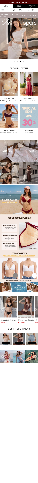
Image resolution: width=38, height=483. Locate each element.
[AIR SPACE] (6, 6)
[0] (27, 10)
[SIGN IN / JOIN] (14, 10)
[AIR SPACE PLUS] (31, 6)
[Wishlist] (20, 10)
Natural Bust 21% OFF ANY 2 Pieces (9, 15)
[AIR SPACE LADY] (19, 6)
